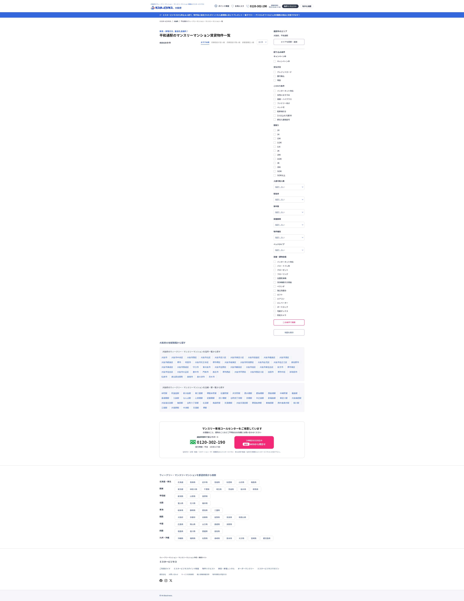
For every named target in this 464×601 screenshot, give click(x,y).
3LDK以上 (281, 175)
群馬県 (255, 489)
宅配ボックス (282, 311)
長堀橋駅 (165, 398)
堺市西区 (226, 371)
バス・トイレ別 (283, 266)
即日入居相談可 (283, 119)
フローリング (282, 274)
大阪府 (176, 21)
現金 (279, 80)
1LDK (279, 142)
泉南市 (190, 376)
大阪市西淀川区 (257, 371)
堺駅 (205, 407)
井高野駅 (175, 407)
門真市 (206, 371)
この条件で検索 (289, 322)
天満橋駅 (228, 402)
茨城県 (231, 489)
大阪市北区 (205, 357)
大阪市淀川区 (220, 357)
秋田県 (229, 482)
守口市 (196, 367)
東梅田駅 (270, 402)
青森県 (192, 482)
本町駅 (164, 393)
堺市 (179, 362)
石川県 (192, 503)
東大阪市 (206, 367)
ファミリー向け (283, 103)
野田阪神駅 (257, 402)
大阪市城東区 (230, 362)
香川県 (192, 531)
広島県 (180, 524)
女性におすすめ (283, 95)
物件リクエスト (290, 6)
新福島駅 (272, 398)
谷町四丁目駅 (236, 398)
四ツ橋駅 (222, 398)
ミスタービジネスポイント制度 (186, 568)
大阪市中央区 (177, 357)
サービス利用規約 (187, 574)
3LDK (279, 171)
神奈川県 (193, 489)
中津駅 (186, 407)
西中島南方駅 (283, 402)
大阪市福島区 (269, 357)
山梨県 (192, 496)
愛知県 (205, 510)
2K (278, 150)
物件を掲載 (306, 6)
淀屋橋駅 (211, 398)
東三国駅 (199, 393)
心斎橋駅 (199, 398)
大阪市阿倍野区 (247, 362)
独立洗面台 (281, 290)
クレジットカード (284, 72)
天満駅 (196, 407)
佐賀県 (205, 538)
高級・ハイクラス (284, 99)
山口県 (205, 524)
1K (278, 134)
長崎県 (217, 538)
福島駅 (294, 393)
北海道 (180, 482)
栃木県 (243, 489)
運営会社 (163, 574)
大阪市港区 (284, 357)
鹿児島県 (266, 538)
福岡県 (192, 538)
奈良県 (229, 517)
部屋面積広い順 (248, 42)
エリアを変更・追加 (289, 41)
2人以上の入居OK (284, 115)
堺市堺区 (216, 362)
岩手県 (205, 482)
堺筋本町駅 (212, 393)
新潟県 (180, 496)
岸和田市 (293, 371)
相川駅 (296, 402)
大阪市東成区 (167, 367)
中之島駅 (260, 398)
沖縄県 (180, 538)
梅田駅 (180, 402)
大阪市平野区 (240, 371)
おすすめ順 (205, 42)
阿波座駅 (175, 393)
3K (278, 163)
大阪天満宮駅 (242, 402)
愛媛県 (205, 531)
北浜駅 (206, 402)
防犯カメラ (281, 315)
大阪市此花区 (263, 362)
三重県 (217, 510)
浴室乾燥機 (281, 278)
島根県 (217, 524)
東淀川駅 (284, 398)
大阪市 (164, 357)
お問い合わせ (173, 574)
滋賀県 (217, 517)
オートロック (282, 307)
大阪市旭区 (251, 367)
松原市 (164, 376)
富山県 (180, 503)
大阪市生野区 (220, 367)
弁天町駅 (236, 393)
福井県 (205, 503)
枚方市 (280, 367)
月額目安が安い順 (218, 42)
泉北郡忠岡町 (177, 376)
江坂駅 (164, 407)
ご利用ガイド (165, 568)
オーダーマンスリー (246, 568)
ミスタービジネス (165, 21)
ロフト (280, 294)
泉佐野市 (295, 362)
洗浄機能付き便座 (284, 282)
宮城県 (217, 482)
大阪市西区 (192, 357)
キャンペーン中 (283, 61)
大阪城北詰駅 (167, 402)
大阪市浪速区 (254, 357)
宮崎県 (253, 538)
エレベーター (282, 303)
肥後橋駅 (260, 393)
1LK (278, 146)
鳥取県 (229, 524)
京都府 (192, 517)
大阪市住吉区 (167, 371)
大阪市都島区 (167, 362)
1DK (279, 138)
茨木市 (212, 376)
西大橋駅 (248, 393)
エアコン (280, 298)
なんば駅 (187, 398)
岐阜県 (180, 510)
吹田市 (188, 362)
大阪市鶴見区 (236, 367)
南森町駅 (216, 402)
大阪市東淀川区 (237, 357)
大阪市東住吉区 (266, 367)
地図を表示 (289, 332)
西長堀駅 (272, 393)
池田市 (271, 371)
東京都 (180, 489)
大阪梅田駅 (296, 398)
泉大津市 (201, 376)
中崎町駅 (284, 393)
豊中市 (196, 371)
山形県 (241, 482)
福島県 (253, 482)
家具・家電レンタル (226, 568)
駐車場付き (281, 111)
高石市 (215, 371)
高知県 (217, 531)
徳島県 (180, 531)
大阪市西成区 (183, 367)
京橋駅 (249, 398)
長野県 (205, 496)
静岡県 (192, 510)
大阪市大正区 (183, 371)
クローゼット (282, 270)
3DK (279, 167)
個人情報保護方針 (203, 574)
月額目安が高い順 (233, 42)
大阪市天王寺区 (202, 362)
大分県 (241, 538)
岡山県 (192, 524)
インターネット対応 (285, 91)
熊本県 (229, 538)
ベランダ (280, 286)
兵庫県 (205, 517)
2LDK (279, 159)
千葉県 (206, 489)
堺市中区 (281, 371)
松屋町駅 (224, 393)
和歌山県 (242, 517)
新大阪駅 (187, 393)
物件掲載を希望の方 (219, 574)
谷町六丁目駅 (193, 402)
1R (278, 130)
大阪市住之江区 (280, 362)
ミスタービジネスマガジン (268, 568)
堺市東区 (291, 367)
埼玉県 (219, 489)
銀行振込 (280, 76)
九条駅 (176, 398)
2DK (279, 154)
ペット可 (280, 107)
